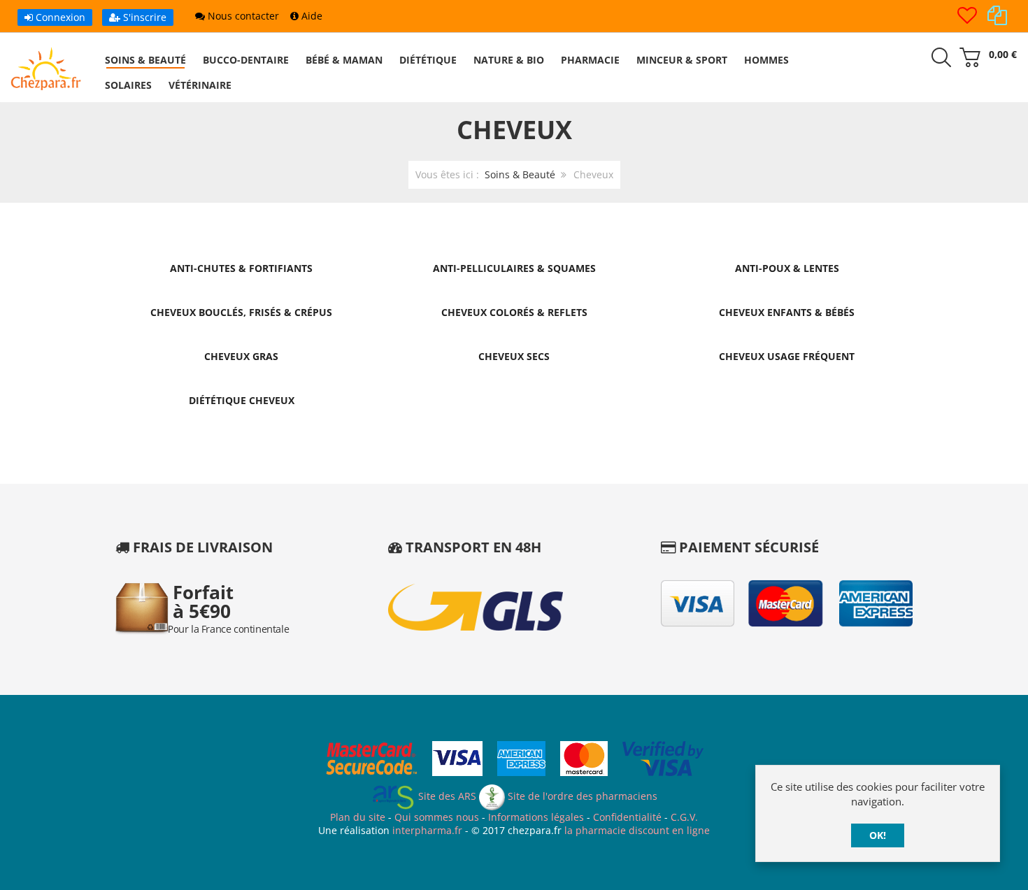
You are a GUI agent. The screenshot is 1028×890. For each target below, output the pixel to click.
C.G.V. (684, 817)
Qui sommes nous (436, 817)
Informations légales (536, 817)
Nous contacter (242, 15)
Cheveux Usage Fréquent (787, 356)
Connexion (59, 17)
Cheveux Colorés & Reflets (514, 312)
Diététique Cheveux (241, 400)
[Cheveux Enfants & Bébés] (786, 288)
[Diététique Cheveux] (241, 376)
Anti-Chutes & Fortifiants (241, 268)
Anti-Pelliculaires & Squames (514, 268)
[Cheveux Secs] (514, 332)
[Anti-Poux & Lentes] (786, 244)
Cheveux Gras (241, 356)
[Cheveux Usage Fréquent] (786, 332)
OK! (877, 835)
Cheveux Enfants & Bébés (787, 312)
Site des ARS (445, 796)
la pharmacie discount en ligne (637, 830)
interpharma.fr (426, 830)
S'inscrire (143, 17)
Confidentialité (627, 817)
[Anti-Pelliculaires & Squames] (514, 244)
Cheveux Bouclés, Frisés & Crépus (241, 312)
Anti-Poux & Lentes (787, 268)
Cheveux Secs (514, 356)
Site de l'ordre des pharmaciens (581, 796)
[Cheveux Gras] (241, 332)
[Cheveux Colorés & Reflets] (514, 288)
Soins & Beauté (520, 174)
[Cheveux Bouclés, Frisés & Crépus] (241, 288)
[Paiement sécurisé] (514, 760)
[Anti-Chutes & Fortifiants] (241, 244)
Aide (310, 15)
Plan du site (357, 817)
